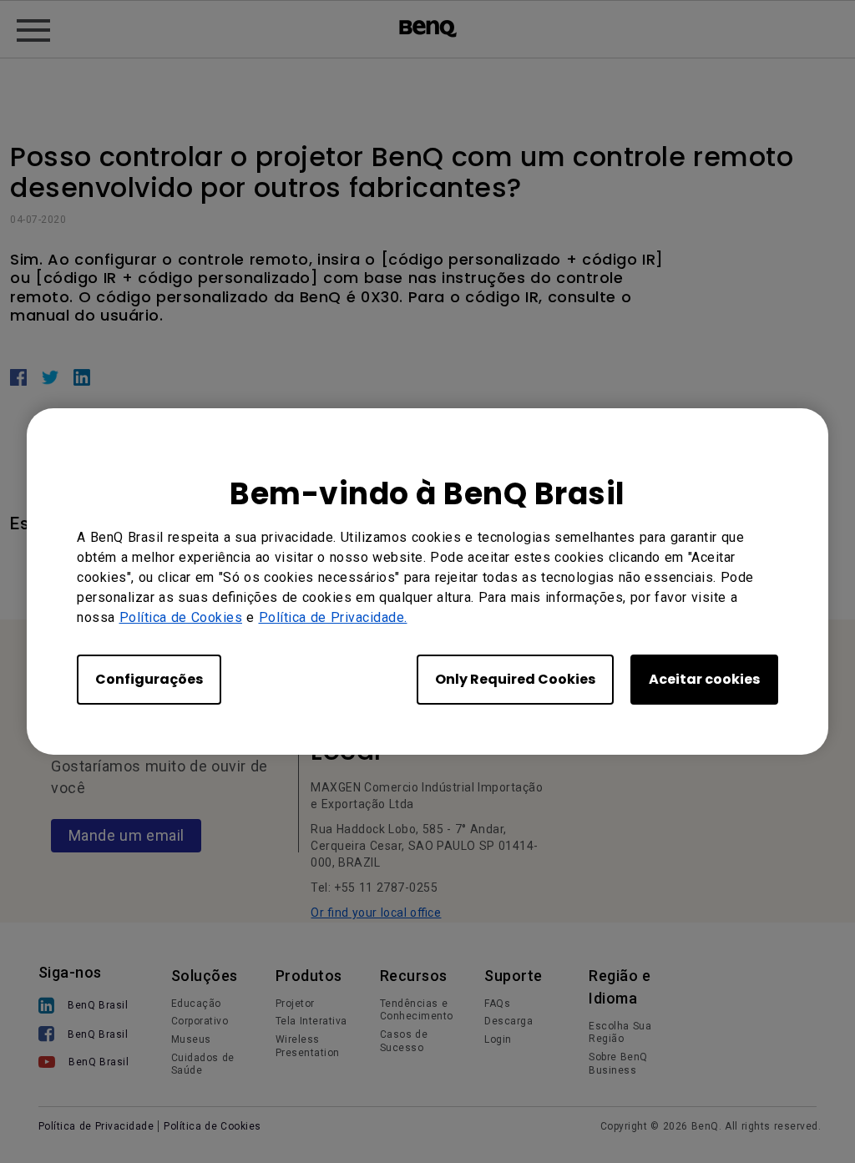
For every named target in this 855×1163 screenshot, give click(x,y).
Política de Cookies (181, 617)
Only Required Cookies (515, 679)
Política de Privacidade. (333, 617)
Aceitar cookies (704, 679)
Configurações (149, 679)
